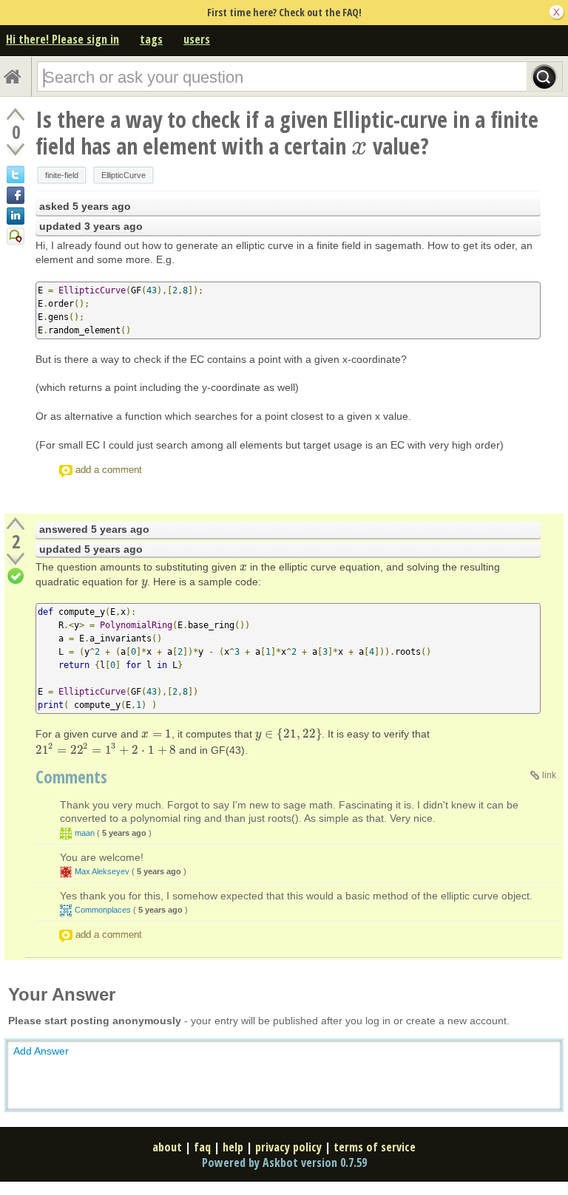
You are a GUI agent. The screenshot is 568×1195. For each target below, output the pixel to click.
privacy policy (288, 1147)
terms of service (375, 1147)
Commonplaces (103, 909)
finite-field (61, 175)
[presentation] (359, 146)
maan (85, 832)
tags (151, 39)
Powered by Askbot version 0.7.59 (284, 1162)
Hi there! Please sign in (62, 39)
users (196, 39)
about (167, 1147)
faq (202, 1147)
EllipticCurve (123, 175)
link (549, 775)
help (233, 1147)
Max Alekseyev (102, 871)
